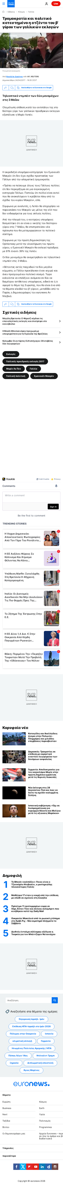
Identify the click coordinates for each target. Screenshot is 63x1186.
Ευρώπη (6, 1101)
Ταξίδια (6, 1120)
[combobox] (31, 1000)
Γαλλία (31, 12)
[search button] (55, 1000)
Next (4, 1114)
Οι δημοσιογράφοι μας (13, 1133)
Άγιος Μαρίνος (31, 1070)
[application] (31, 50)
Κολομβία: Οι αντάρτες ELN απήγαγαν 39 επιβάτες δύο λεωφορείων (27, 342)
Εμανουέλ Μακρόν (44, 376)
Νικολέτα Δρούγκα (14, 76)
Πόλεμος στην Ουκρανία (23, 1033)
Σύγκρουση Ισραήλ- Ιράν (31, 1019)
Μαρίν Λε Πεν (13, 368)
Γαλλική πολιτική (15, 376)
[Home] (3, 12)
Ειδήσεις (11, 12)
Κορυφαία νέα (15, 727)
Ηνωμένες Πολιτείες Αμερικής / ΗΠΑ (31, 1048)
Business (6, 1108)
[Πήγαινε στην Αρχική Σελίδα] (11, 3)
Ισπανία (49, 1033)
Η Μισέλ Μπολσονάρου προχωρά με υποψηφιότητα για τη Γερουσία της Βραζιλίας (25, 332)
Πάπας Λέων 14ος (18, 1055)
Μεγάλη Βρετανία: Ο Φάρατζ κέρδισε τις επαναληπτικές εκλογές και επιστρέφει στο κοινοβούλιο (24, 321)
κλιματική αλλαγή (22, 1041)
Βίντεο (5, 1127)
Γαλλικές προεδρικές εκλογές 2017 (25, 361)
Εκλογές (10, 354)
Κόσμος (21, 12)
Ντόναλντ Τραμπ (46, 1055)
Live (56, 3)
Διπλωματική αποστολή (40, 1063)
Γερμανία (46, 1041)
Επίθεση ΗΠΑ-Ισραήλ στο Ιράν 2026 (31, 1026)
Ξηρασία (14, 1063)
